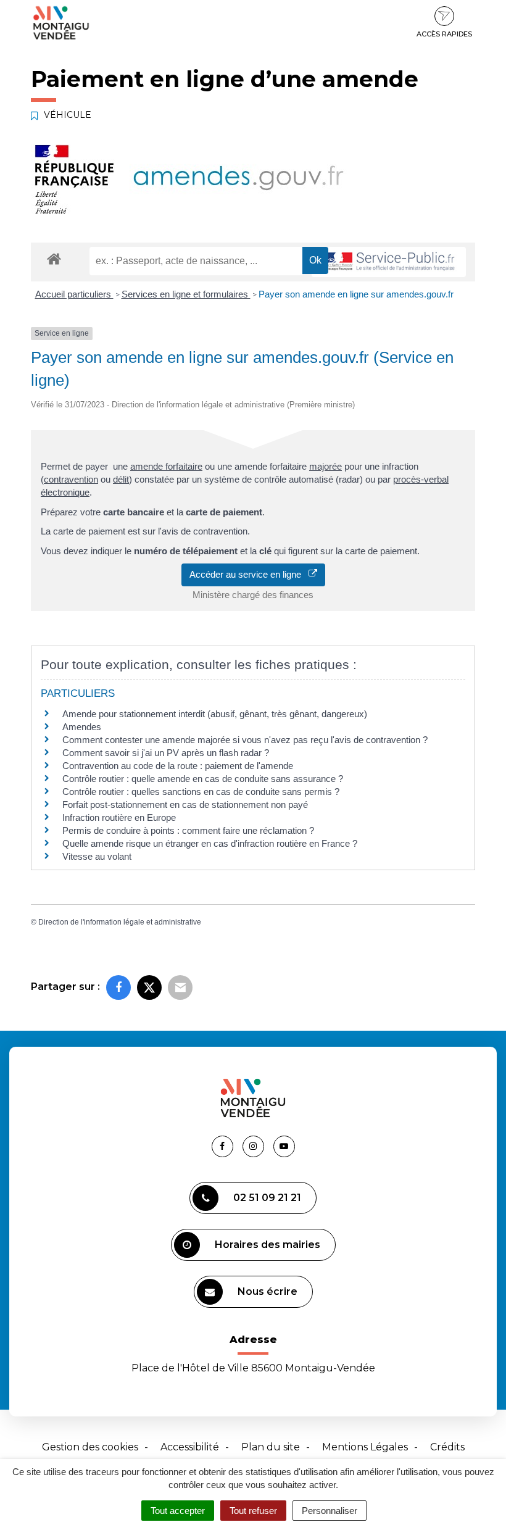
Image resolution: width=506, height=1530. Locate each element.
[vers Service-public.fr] (389, 262)
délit (121, 479)
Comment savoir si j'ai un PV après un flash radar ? (165, 752)
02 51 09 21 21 (267, 1198)
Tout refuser (253, 1510)
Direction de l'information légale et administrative (119, 922)
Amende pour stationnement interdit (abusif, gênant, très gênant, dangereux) (214, 714)
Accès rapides (444, 34)
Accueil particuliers (74, 294)
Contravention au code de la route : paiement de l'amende (177, 765)
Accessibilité (189, 1447)
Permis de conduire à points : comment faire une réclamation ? (188, 830)
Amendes (81, 726)
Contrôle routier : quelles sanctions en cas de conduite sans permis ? (200, 791)
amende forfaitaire (166, 466)
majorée (325, 466)
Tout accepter (178, 1510)
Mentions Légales (365, 1447)
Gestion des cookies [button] (90, 1447)
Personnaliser (329, 1510)
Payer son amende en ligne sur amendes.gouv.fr (356, 294)
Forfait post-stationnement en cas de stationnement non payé (185, 804)
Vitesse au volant (98, 856)
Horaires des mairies (267, 1244)
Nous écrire (267, 1291)
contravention (71, 479)
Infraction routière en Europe (119, 817)
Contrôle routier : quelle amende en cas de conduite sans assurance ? (202, 778)
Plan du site (270, 1447)
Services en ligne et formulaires (186, 294)
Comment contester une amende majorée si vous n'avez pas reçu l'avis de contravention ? (245, 739)
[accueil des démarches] (54, 258)
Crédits (447, 1447)
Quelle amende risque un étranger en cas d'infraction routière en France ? (209, 843)
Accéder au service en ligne (249, 574)
